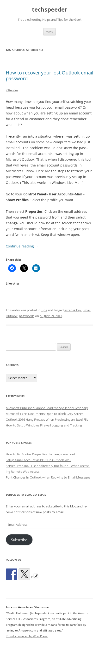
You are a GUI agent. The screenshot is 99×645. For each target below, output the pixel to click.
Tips (44, 310)
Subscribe (19, 539)
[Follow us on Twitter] (24, 574)
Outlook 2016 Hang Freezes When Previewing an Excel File (47, 419)
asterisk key (72, 310)
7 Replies (12, 90)
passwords (26, 316)
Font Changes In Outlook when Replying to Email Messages (48, 477)
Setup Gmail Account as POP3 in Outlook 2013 (38, 460)
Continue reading (22, 246)
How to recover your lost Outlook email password (49, 75)
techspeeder (49, 9)
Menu (49, 31)
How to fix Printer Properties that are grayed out (40, 454)
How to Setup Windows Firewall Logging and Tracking (44, 425)
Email (86, 310)
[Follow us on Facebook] (11, 574)
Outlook (12, 316)
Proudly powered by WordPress (27, 636)
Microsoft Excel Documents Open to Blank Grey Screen (45, 414)
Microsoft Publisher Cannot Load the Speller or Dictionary (47, 408)
